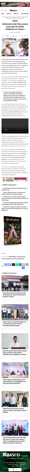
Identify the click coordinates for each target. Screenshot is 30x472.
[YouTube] (12, 458)
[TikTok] (20, 458)
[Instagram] (16, 458)
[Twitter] (10, 458)
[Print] (13, 36)
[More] (16, 36)
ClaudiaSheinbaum (13, 256)
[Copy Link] (10, 36)
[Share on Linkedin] (20, 264)
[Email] (23, 264)
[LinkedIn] (22, 458)
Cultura (5, 435)
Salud (4, 319)
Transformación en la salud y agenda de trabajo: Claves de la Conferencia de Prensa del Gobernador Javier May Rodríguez (15, 198)
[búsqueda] (23, 10)
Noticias (5, 406)
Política (15, 20)
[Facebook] (8, 458)
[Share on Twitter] (7, 36)
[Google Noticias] (14, 458)
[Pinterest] (18, 458)
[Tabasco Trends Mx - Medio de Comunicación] (15, 10)
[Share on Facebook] (5, 36)
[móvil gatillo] (3, 10)
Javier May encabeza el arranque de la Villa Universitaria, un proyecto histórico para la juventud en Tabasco (14, 294)
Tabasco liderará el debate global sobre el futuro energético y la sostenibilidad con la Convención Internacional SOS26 (14, 381)
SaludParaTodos (20, 258)
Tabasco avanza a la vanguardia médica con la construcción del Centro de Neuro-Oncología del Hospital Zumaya (14, 323)
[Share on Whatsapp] (16, 469)
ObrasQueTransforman (12, 258)
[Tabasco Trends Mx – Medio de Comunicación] (15, 454)
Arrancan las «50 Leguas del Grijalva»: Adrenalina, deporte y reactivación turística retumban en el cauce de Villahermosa (15, 208)
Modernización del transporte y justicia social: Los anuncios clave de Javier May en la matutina (15, 410)
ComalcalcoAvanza (21, 256)
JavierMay (4, 258)
